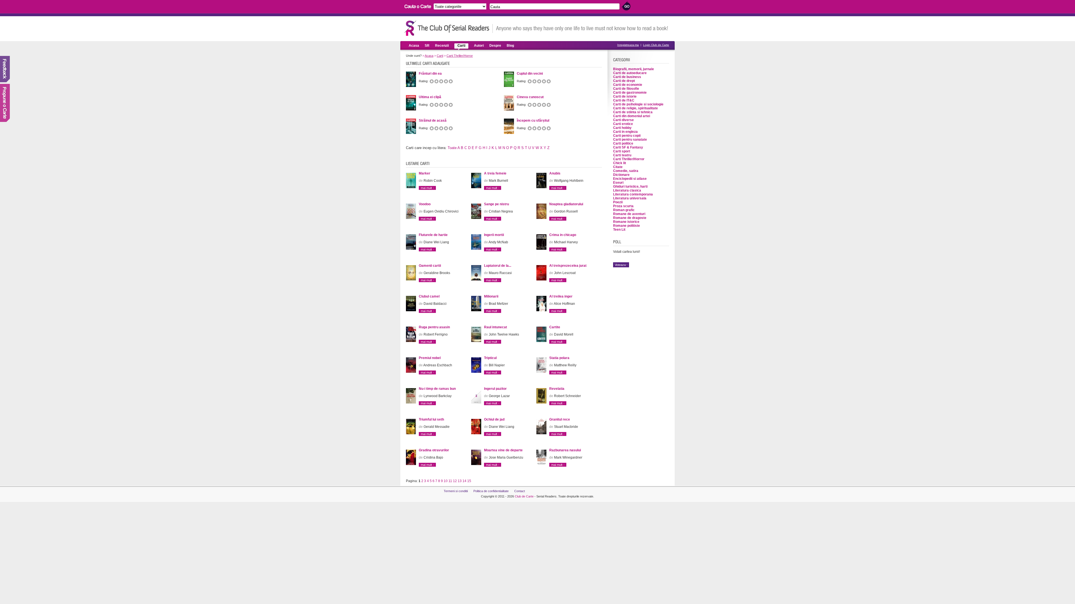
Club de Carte (524, 496)
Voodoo (425, 204)
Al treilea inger (560, 296)
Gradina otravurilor (434, 450)
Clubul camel (429, 296)
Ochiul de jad (494, 419)
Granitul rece (559, 419)
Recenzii (442, 46)
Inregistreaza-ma (628, 44)
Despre (495, 46)
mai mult (426, 188)
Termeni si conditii (456, 491)
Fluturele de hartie (433, 235)
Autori (479, 46)
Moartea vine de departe (503, 450)
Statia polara (559, 358)
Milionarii (491, 296)
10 (446, 481)
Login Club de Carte (656, 44)
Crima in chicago (562, 235)
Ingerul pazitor (495, 389)
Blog (510, 46)
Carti (461, 46)
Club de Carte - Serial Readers (449, 28)
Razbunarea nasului (565, 450)
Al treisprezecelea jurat (567, 266)
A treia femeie (495, 173)
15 (469, 481)
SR (427, 46)
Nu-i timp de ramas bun (437, 389)
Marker (424, 173)
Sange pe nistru (496, 204)
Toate (452, 148)
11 (450, 481)
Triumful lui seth (431, 419)
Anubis (554, 173)
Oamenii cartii (430, 266)
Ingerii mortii (494, 235)
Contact (519, 491)
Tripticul (490, 358)
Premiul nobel (430, 358)
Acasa (414, 46)
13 (460, 481)
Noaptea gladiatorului (566, 204)
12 (455, 481)
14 (464, 481)
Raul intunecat (495, 327)
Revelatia (556, 389)
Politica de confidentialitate (491, 491)
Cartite (554, 327)
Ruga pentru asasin (434, 327)
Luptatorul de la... (497, 266)
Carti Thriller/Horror (460, 55)
